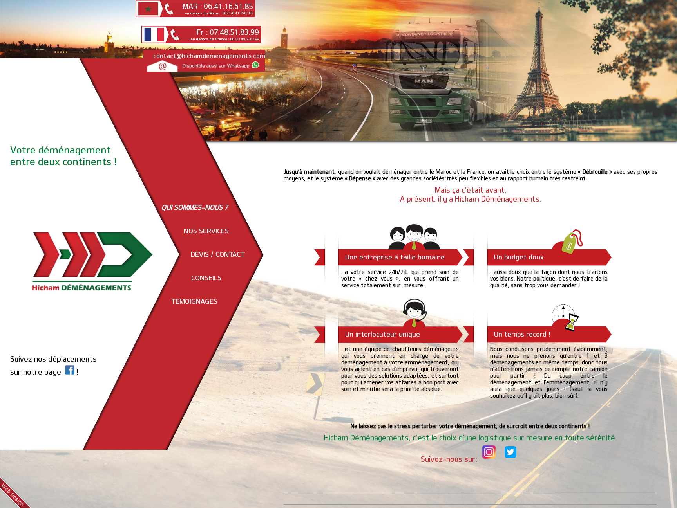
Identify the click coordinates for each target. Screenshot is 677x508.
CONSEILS (206, 277)
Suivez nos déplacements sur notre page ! (53, 365)
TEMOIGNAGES (194, 301)
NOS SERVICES (206, 230)
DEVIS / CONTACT (218, 254)
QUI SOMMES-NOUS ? (194, 207)
